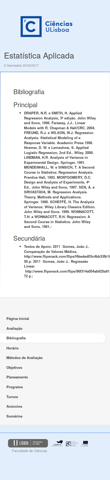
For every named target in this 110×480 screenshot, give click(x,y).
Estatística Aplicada (39, 55)
